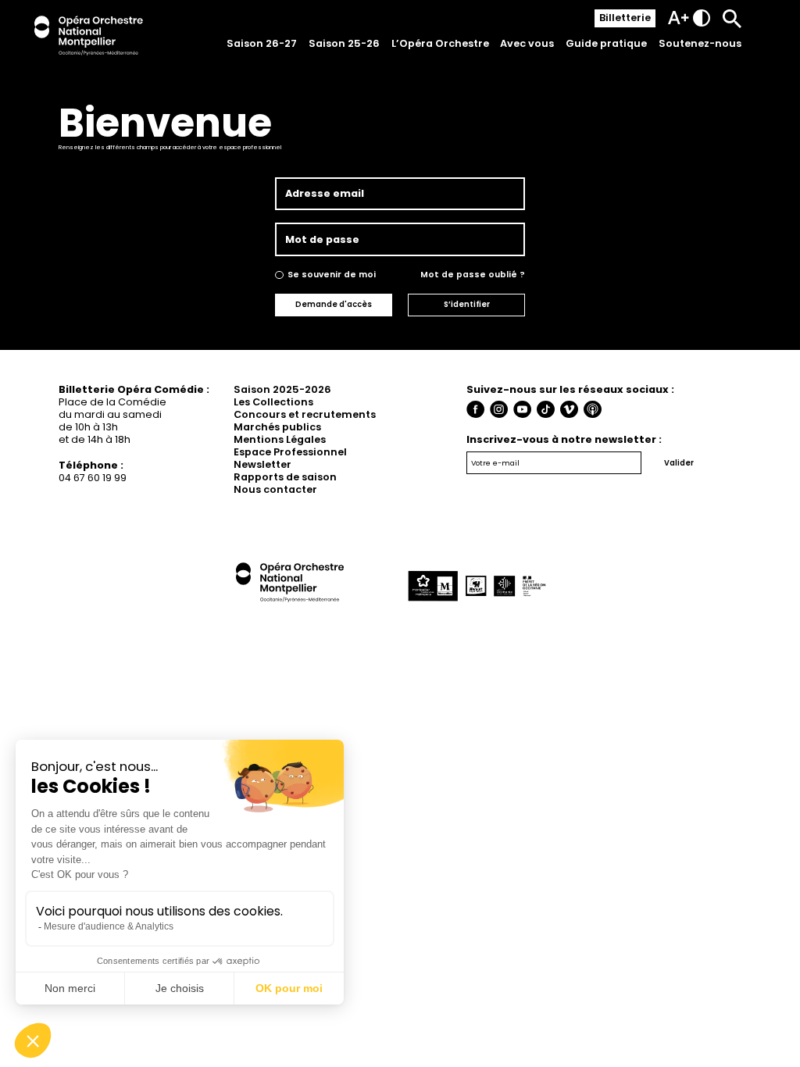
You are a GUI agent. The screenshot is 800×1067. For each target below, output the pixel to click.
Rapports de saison (285, 477)
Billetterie (625, 17)
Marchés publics (277, 427)
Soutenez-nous (700, 43)
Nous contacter (275, 489)
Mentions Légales (280, 439)
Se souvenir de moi (332, 274)
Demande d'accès (333, 304)
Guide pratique (606, 43)
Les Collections (273, 402)
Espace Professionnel (290, 452)
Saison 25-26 (344, 43)
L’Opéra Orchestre (440, 43)
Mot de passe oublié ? (472, 274)
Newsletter (262, 464)
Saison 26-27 (262, 43)
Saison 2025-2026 (282, 389)
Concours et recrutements (305, 414)
